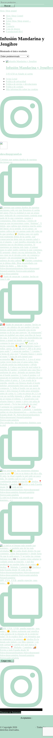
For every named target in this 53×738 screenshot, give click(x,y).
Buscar (7, 6)
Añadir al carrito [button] (25, 74)
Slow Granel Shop (26, 727)
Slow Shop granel (8, 11)
